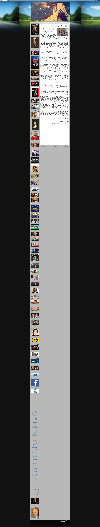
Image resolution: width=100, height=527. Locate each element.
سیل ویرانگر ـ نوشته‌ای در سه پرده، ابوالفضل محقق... (34, 474)
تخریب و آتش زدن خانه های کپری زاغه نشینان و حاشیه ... (34, 412)
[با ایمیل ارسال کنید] (55, 123)
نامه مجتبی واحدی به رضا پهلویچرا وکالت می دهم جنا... (34, 476)
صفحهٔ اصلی (55, 146)
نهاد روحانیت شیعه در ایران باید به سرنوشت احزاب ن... (34, 426)
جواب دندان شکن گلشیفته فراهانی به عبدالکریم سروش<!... (34, 435)
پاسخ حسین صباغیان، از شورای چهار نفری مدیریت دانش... (34, 422)
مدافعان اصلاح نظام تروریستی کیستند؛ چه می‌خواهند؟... (34, 469)
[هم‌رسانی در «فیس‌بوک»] (53, 123)
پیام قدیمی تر (42, 146)
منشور (38, 494)
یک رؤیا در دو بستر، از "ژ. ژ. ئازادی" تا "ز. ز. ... (34, 462)
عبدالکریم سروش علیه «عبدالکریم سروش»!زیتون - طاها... (34, 437)
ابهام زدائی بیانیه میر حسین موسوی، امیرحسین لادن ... (34, 445)
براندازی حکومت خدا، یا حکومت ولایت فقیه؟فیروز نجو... (34, 432)
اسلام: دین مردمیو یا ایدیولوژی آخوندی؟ (35, 418)
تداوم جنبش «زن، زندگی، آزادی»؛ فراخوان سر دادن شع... (35, 478)
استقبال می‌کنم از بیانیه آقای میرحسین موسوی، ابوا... (34, 459)
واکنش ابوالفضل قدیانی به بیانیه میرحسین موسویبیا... (34, 464)
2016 (37, 488)
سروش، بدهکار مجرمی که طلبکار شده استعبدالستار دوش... (34, 440)
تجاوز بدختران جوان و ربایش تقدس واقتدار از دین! (34, 455)
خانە (38, 492)
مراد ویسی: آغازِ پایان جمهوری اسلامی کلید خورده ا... (34, 450)
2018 (37, 486)
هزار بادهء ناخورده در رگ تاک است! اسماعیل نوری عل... (34, 414)
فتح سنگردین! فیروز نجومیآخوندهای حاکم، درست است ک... (34, 471)
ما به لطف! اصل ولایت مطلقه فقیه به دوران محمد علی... (34, 420)
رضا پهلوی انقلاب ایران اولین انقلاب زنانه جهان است (34, 452)
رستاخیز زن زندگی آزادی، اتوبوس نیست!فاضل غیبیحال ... (34, 428)
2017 (37, 487)
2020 (37, 484)
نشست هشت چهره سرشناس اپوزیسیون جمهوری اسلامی (34, 457)
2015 (37, 489)
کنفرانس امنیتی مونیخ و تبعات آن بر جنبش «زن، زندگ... (34, 430)
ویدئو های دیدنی (37, 493)
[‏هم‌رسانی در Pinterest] (52, 123)
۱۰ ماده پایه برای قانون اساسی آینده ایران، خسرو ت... (34, 416)
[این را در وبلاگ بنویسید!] (54, 123)
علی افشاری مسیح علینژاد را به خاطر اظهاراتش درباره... (34, 443)
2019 (37, 485)
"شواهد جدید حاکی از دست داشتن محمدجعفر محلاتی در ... (34, 466)
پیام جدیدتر (67, 146)
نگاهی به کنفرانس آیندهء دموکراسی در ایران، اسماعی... (34, 448)
